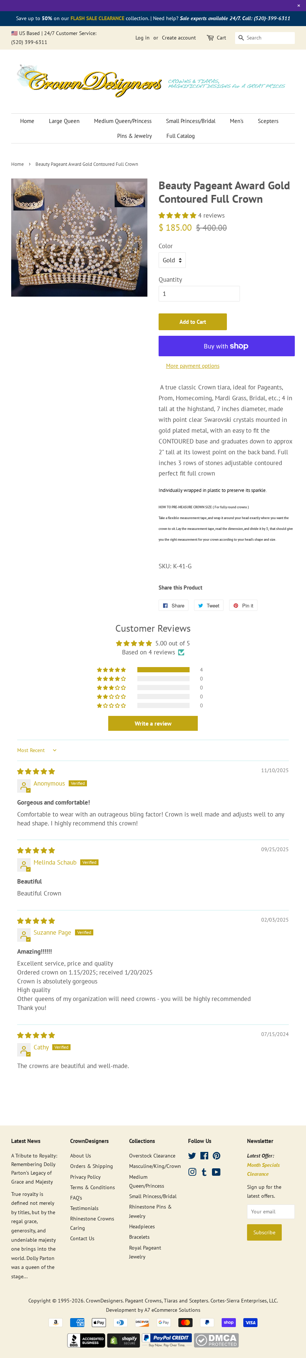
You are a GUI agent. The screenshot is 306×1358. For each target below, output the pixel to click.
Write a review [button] (153, 723)
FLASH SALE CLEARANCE (97, 18)
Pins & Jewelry (134, 135)
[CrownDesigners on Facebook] (204, 1156)
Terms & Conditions (92, 1187)
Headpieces (142, 1226)
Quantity (170, 279)
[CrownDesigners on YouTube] (216, 1173)
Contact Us (82, 1238)
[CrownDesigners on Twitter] (192, 1156)
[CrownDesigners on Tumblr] (204, 1173)
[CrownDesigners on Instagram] (192, 1173)
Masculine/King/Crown (155, 1165)
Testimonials (84, 1208)
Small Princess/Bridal (190, 120)
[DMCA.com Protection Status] (216, 1345)
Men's (236, 120)
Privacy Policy (85, 1176)
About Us (80, 1155)
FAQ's (76, 1197)
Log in (142, 37)
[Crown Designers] (86, 1345)
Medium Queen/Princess (123, 120)
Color (166, 246)
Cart (221, 37)
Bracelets (139, 1236)
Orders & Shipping (91, 1165)
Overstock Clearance (152, 1155)
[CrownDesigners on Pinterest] (216, 1156)
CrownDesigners (104, 1300)
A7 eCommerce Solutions (172, 1309)
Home (27, 120)
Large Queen (64, 120)
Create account (179, 37)
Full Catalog (180, 135)
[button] (178, 215)
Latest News (25, 1140)
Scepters (268, 120)
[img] (36, 771)
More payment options (192, 365)
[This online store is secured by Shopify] (123, 1345)
